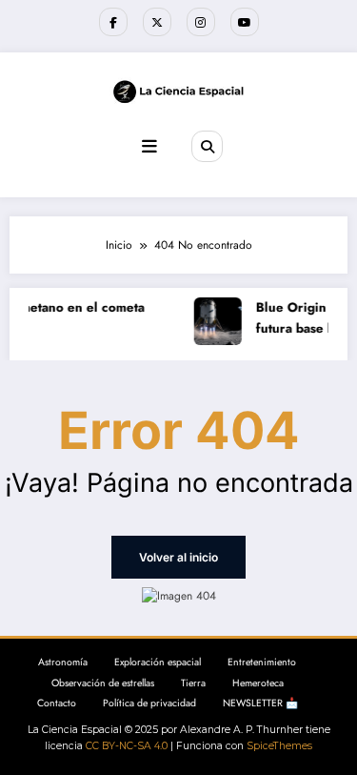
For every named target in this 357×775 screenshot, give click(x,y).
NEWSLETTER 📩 (260, 703)
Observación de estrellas (102, 683)
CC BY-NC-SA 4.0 (127, 746)
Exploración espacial (157, 662)
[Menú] (149, 147)
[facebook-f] (113, 22)
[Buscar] (206, 146)
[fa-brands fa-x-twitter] (157, 22)
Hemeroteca (258, 683)
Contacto (56, 703)
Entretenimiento (262, 662)
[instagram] (201, 22)
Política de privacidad (149, 703)
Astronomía (63, 662)
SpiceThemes (279, 746)
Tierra (193, 683)
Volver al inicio (178, 557)
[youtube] (244, 22)
